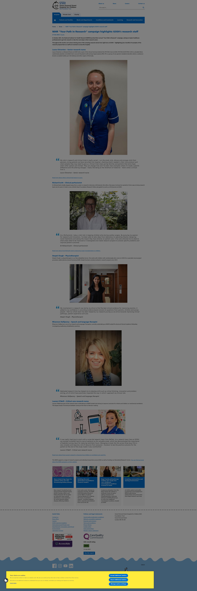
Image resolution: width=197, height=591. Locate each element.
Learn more (13, 583)
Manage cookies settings (118, 584)
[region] (80, 580)
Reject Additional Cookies (118, 579)
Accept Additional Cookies (118, 575)
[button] (5, 580)
